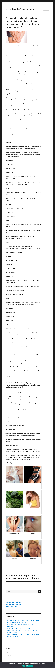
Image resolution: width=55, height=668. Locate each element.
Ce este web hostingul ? (12, 606)
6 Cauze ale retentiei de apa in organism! (18, 628)
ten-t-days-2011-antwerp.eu (20, 9)
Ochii (7, 659)
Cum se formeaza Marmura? (13, 602)
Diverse (8, 652)
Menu (46, 9)
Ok (23, 665)
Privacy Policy (29, 665)
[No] (53, 665)
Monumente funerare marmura (14, 604)
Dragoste (8, 655)
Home (7, 645)
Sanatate (8, 648)
